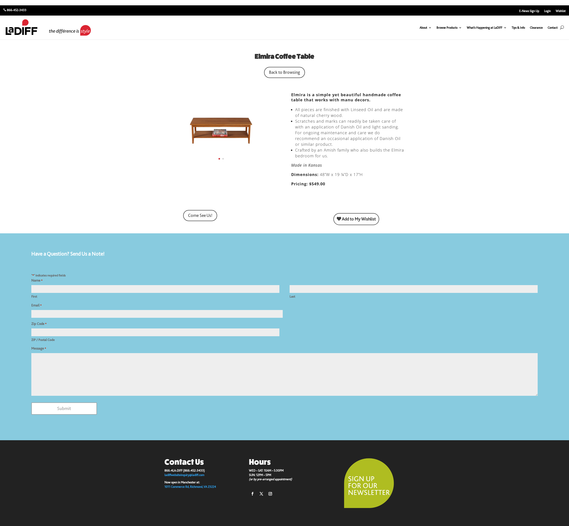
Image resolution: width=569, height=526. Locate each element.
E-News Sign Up (529, 11)
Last (292, 296)
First (34, 296)
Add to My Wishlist (358, 219)
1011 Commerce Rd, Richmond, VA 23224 (190, 486)
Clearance (536, 27)
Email (36, 305)
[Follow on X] (261, 493)
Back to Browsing (284, 72)
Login (547, 11)
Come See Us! (200, 215)
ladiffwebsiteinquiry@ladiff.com (184, 475)
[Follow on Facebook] (252, 493)
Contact (553, 27)
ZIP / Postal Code (43, 340)
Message (38, 348)
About (423, 27)
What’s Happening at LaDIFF (484, 27)
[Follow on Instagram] (270, 493)
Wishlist (561, 11)
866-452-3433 (16, 10)
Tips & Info (518, 27)
